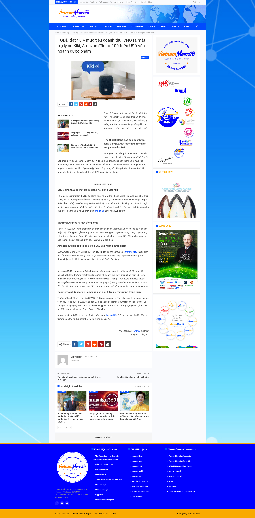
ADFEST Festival (175, 471)
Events (175, 26)
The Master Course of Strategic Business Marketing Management (106, 457)
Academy (93, 2)
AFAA (171, 481)
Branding (121, 26)
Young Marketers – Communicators (182, 491)
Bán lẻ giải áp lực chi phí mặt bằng (133, 377)
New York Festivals (175, 476)
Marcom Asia (137, 461)
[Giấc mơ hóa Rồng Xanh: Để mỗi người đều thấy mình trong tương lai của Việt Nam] (63, 148)
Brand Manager (101, 474)
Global (163, 26)
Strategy (107, 26)
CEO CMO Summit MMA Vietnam (181, 466)
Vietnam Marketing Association (180, 456)
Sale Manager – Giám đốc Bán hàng (108, 479)
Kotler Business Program (104, 500)
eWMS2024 (118, 2)
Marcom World (137, 471)
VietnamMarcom (194, 514)
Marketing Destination (140, 486)
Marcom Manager (101, 490)
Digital (93, 26)
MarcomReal (136, 476)
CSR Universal (137, 496)
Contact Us (84, 2)
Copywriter (99, 495)
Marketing (78, 26)
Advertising (137, 26)
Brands (137, 331)
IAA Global (173, 486)
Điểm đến (142, 2)
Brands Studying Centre (140, 491)
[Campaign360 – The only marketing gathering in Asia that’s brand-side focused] (63, 136)
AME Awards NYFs (105, 2)
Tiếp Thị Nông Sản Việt (140, 481)
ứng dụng (99, 210)
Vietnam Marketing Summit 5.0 (180, 461)
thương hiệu (131, 251)
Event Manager (100, 484)
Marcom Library (137, 456)
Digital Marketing (101, 469)
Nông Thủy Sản (131, 2)
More (150, 2)
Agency (151, 26)
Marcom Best (137, 466)
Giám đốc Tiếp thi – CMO (104, 464)
